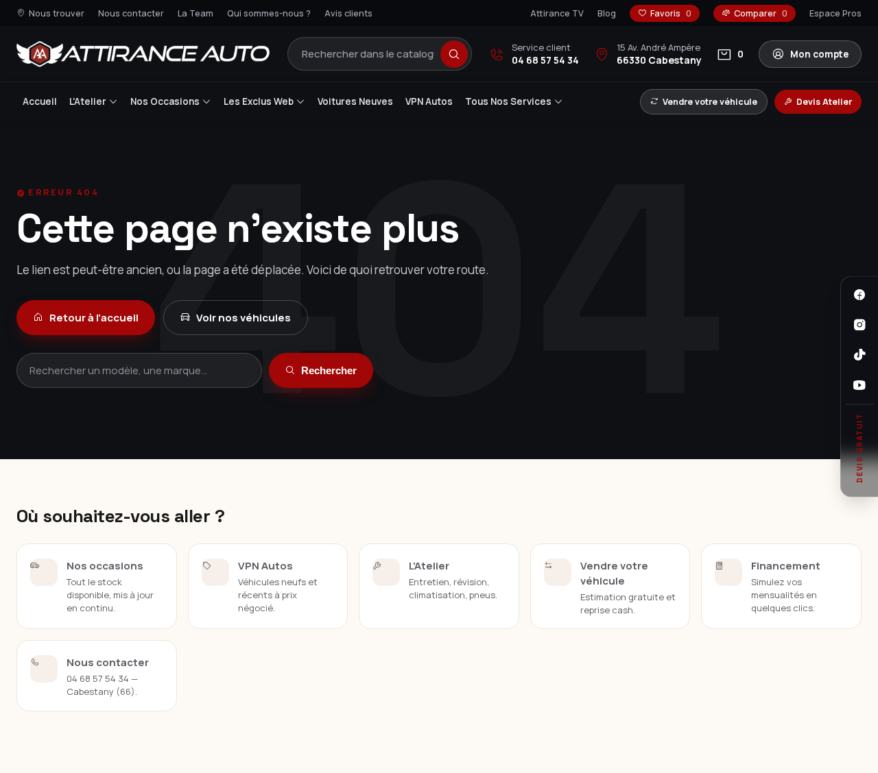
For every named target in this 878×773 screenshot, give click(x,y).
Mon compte (819, 54)
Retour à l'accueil (94, 317)
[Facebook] (859, 294)
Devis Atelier (824, 102)
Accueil (40, 101)
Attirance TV (557, 13)
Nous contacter (131, 13)
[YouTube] (859, 385)
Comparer (760, 13)
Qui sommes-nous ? (269, 13)
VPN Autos (429, 101)
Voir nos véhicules (243, 317)
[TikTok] (859, 355)
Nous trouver (56, 13)
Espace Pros (835, 13)
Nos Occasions (165, 101)
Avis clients (348, 13)
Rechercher (329, 370)
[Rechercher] (454, 54)
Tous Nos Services (508, 101)
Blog (606, 13)
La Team (195, 13)
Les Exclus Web (259, 101)
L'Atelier (87, 101)
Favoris (670, 13)
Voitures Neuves (355, 101)
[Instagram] (859, 324)
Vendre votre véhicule (710, 102)
